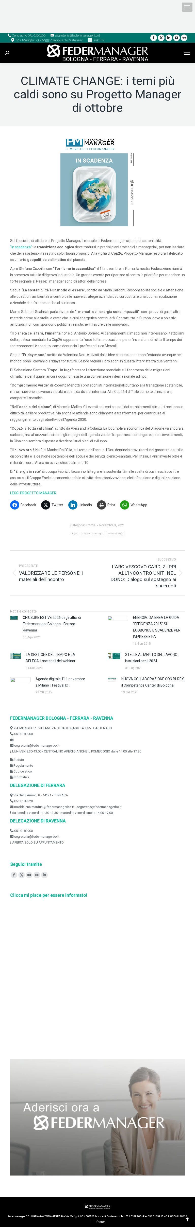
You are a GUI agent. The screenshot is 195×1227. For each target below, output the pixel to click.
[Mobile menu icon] (187, 7)
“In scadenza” (21, 247)
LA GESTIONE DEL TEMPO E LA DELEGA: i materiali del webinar (50, 658)
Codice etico (22, 771)
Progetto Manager (92, 533)
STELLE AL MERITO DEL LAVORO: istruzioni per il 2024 (151, 658)
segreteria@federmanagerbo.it (77, 35)
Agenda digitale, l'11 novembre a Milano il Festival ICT (60, 682)
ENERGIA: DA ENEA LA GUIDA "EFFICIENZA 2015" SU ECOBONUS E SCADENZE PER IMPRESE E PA (157, 627)
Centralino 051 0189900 (28, 35)
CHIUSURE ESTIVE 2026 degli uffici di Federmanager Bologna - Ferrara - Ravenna (52, 624)
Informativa (21, 777)
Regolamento (23, 765)
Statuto (18, 760)
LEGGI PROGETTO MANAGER (33, 493)
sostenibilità (115, 533)
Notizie (90, 525)
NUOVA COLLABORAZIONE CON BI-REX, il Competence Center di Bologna (153, 682)
